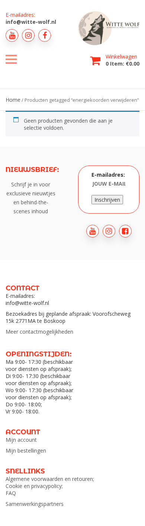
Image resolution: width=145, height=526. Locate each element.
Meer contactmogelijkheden (39, 331)
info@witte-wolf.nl (31, 21)
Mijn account (21, 439)
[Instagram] (28, 35)
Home (13, 99)
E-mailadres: (108, 174)
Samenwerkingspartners (35, 503)
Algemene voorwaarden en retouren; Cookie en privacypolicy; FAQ (50, 486)
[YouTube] (12, 35)
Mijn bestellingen (26, 450)
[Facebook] (44, 35)
